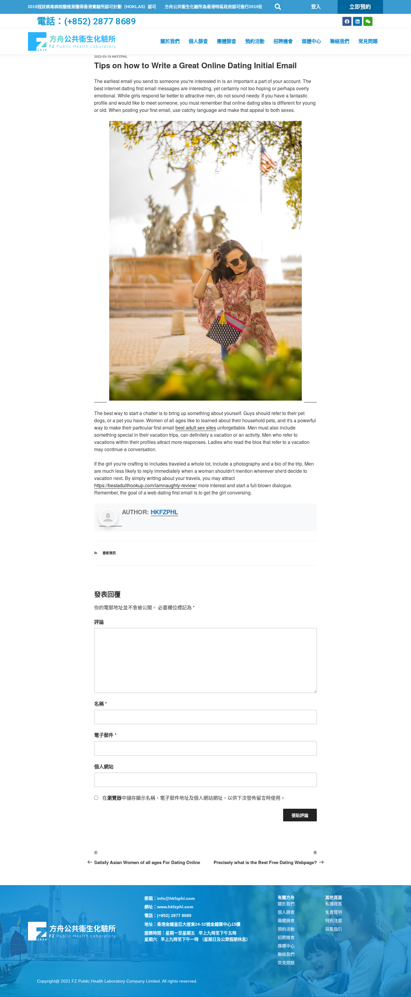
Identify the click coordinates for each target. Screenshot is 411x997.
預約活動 (254, 41)
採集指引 (333, 929)
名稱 (100, 703)
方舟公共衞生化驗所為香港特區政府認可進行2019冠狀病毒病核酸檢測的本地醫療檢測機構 (223, 6)
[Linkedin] (357, 21)
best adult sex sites (195, 427)
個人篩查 (198, 41)
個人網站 (103, 766)
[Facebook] (346, 21)
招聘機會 (283, 41)
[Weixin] (367, 21)
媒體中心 (311, 41)
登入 (316, 6)
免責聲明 (333, 912)
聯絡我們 (339, 41)
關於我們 (170, 41)
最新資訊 (109, 553)
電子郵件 (105, 734)
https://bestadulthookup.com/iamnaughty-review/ (145, 485)
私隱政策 (333, 903)
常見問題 (368, 41)
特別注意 (333, 920)
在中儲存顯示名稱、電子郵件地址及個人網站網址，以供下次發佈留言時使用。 (193, 797)
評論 (99, 621)
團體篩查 (226, 41)
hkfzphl (120, 56)
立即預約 (360, 7)
